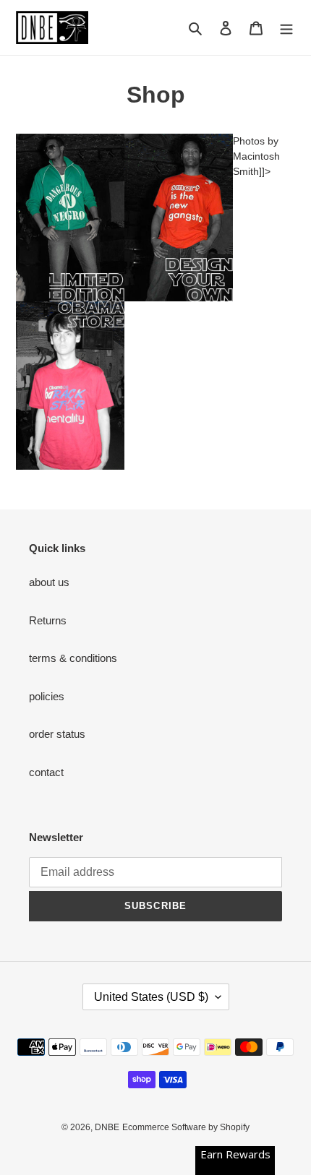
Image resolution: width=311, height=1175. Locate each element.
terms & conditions (73, 658)
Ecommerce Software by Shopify (186, 1127)
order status (57, 734)
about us (49, 582)
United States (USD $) (151, 997)
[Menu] (286, 27)
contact (46, 772)
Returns (48, 620)
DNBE (107, 1127)
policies (46, 696)
